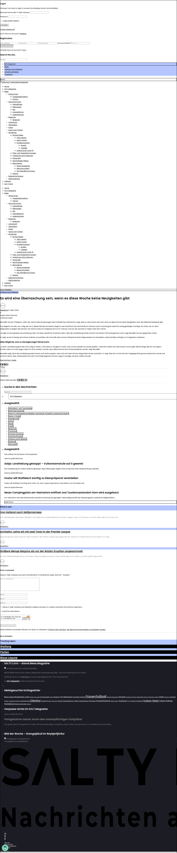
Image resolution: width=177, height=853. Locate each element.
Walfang (12, 441)
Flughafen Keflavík (79, 697)
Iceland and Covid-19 (25, 150)
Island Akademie (23, 166)
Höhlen (161, 697)
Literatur (35, 700)
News (6, 67)
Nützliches (12, 132)
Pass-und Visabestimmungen (24, 153)
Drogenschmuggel (35, 697)
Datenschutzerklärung (10, 846)
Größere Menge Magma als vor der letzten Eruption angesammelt (41, 551)
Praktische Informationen (22, 156)
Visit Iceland (21, 138)
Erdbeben (56, 697)
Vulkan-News (151, 700)
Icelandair (172, 697)
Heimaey (133, 697)
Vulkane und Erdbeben (13, 69)
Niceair (60, 701)
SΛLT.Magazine (10, 89)
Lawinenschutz (25, 701)
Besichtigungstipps (16, 411)
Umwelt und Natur (11, 72)
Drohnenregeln (44, 697)
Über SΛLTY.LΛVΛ (8, 844)
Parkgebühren (83, 701)
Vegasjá (24, 148)
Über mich (7, 842)
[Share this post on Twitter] (3, 364)
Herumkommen (14, 102)
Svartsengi (123, 701)
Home (6, 86)
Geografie (16, 158)
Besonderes (17, 163)
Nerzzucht (55, 701)
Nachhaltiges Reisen (20, 161)
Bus (13, 109)
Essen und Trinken (15, 130)
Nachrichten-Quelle (8, 360)
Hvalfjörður (151, 697)
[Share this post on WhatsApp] (24, 380)
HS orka (146, 697)
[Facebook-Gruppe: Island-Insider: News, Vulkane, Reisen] (5, 839)
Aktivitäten (12, 125)
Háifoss (157, 697)
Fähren (15, 99)
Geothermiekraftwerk (112, 697)
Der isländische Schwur (26, 171)
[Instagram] (5, 833)
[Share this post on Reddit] (5, 364)
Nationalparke (14, 179)
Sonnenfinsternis (103, 701)
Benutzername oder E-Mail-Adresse (14, 12)
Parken (4, 652)
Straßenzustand (23, 143)
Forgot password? (7, 29)
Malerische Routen (15, 176)
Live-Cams (8, 184)
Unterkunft (12, 122)
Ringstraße (92, 701)
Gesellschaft (14, 418)
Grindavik (122, 697)
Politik (11, 426)
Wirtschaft (13, 444)
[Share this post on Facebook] (1, 364)
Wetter (15, 173)
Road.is (23, 145)
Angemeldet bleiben (10, 21)
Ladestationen (18, 115)
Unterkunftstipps (15, 436)
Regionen (12, 117)
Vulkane (7, 181)
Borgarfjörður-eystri (22, 697)
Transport (133, 701)
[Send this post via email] (7, 364)
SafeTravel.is (22, 140)
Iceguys (167, 697)
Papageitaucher (68, 701)
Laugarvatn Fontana (14, 701)
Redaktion (4, 310)
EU (60, 697)
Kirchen (6, 701)
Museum (49, 701)
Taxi (128, 701)
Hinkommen (13, 94)
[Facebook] (5, 836)
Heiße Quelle (140, 697)
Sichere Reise (17, 135)
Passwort (4, 16)
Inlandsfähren (18, 112)
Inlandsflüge (17, 104)
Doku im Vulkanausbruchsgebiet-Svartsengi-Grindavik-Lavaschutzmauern (39, 413)
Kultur (10, 127)
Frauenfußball (96, 696)
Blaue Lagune (8, 657)
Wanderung (9, 704)
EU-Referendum (67, 697)
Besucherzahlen (23, 168)
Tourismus (8, 74)
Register (23, 34)
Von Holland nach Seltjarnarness (21, 512)
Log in (2, 290)
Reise (6, 91)
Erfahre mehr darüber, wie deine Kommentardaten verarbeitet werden (77, 629)
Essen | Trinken (15, 416)
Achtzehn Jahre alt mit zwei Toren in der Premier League (35, 531)
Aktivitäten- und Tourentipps (20, 408)
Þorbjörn (29, 704)
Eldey (51, 697)
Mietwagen (16, 107)
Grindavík (128, 697)
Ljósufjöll (43, 701)
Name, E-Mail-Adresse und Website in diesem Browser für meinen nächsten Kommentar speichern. (42, 607)
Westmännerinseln (20, 704)
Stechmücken (114, 701)
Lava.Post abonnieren (11, 611)
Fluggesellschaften (20, 97)
